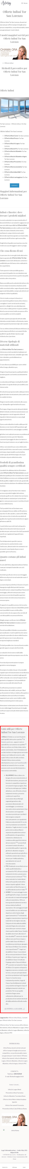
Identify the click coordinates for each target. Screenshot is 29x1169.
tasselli (24, 763)
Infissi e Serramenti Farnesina (14, 1105)
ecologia (17, 895)
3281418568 (18, 1074)
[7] (18, 949)
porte (9, 742)
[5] (18, 915)
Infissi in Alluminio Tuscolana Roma (14, 1096)
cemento (18, 755)
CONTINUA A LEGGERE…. (14, 1009)
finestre (3, 742)
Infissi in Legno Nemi (14, 1089)
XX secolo (23, 822)
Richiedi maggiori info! (17, 1076)
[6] (15, 936)
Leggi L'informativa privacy (8, 1150)
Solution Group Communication (16, 1157)
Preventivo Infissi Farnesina (14, 1093)
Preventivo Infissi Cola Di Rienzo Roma (14, 1109)
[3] (25, 744)
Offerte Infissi (8, 63)
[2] (22, 739)
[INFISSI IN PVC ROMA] (6, 3)
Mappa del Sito (14, 1152)
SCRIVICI (15, 185)
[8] (7, 964)
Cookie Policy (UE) (22, 1150)
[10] (17, 842)
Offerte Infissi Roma (15, 1018)
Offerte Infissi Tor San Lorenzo (9, 1025)
